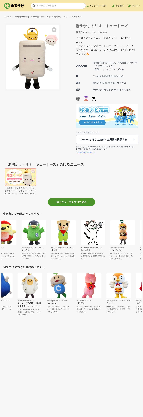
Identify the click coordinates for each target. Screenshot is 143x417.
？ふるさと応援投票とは (85, 152)
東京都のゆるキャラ (42, 16)
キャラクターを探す (21, 16)
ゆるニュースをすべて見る (71, 202)
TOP (7, 16)
